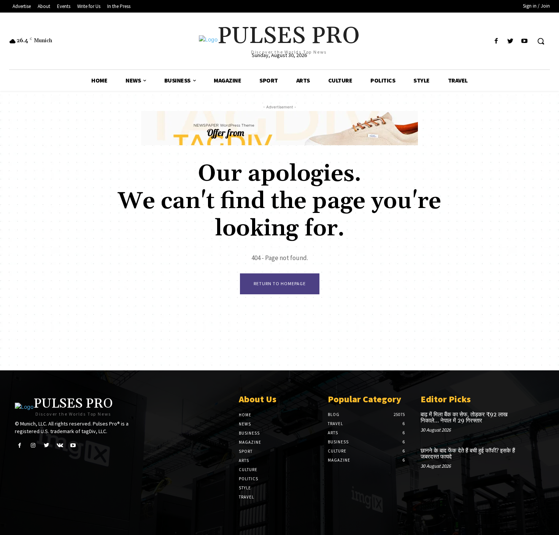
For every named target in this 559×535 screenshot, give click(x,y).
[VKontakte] (60, 445)
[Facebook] (496, 41)
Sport (246, 451)
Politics (248, 478)
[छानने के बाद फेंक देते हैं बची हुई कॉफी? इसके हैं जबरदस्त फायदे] (531, 458)
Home (245, 415)
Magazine (250, 442)
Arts (244, 460)
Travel (246, 497)
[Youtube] (524, 41)
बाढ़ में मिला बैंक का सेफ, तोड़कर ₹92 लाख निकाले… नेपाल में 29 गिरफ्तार (464, 418)
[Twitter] (510, 41)
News (245, 424)
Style (245, 488)
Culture (248, 469)
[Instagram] (33, 445)
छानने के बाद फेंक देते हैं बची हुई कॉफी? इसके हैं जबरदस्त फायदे (468, 454)
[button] (541, 41)
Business (249, 433)
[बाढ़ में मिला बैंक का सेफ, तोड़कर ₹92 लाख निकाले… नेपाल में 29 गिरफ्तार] (531, 422)
